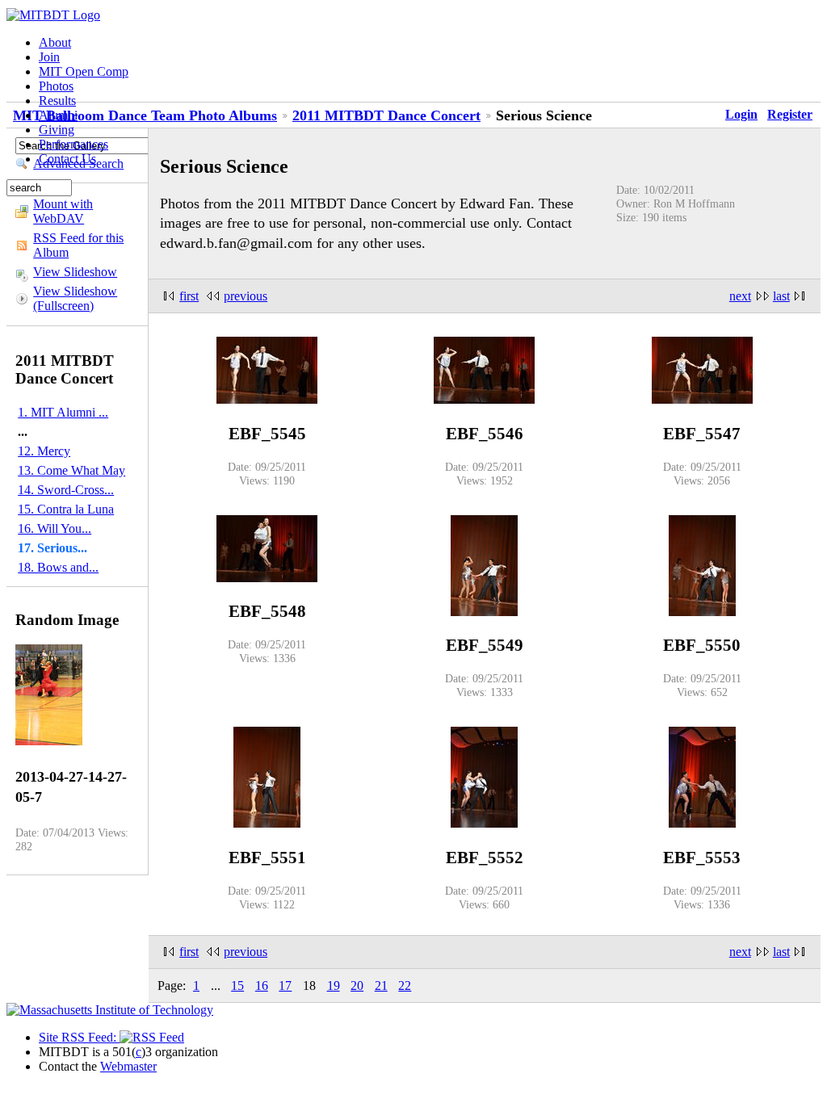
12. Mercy (44, 451)
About (55, 42)
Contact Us (67, 159)
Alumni (58, 115)
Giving (56, 129)
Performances (73, 144)
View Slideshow (75, 272)
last (781, 296)
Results (57, 100)
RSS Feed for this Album (78, 245)
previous (245, 296)
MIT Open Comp (83, 71)
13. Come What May (71, 470)
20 (357, 985)
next (740, 296)
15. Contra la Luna (66, 509)
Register (789, 114)
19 (333, 985)
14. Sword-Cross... (66, 490)
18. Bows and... (58, 567)
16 (261, 985)
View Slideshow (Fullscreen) (75, 298)
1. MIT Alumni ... (63, 412)
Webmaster (128, 1066)
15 (237, 985)
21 (381, 985)
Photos (56, 86)
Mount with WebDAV (63, 211)
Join (49, 57)
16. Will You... (54, 528)
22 (404, 985)
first (189, 296)
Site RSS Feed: (79, 1037)
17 (285, 985)
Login (741, 114)
